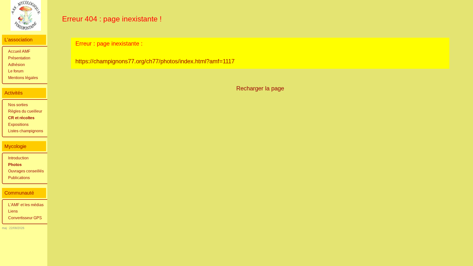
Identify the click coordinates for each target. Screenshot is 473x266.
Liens (13, 211)
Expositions (18, 124)
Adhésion (16, 65)
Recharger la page (260, 88)
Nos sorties (18, 105)
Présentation (19, 58)
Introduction (18, 158)
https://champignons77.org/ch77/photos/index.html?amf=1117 (155, 61)
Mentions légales (23, 78)
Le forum (15, 71)
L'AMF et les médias (26, 205)
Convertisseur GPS (25, 218)
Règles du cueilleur (25, 111)
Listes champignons (25, 131)
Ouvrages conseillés (26, 171)
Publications (19, 178)
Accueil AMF (19, 51)
